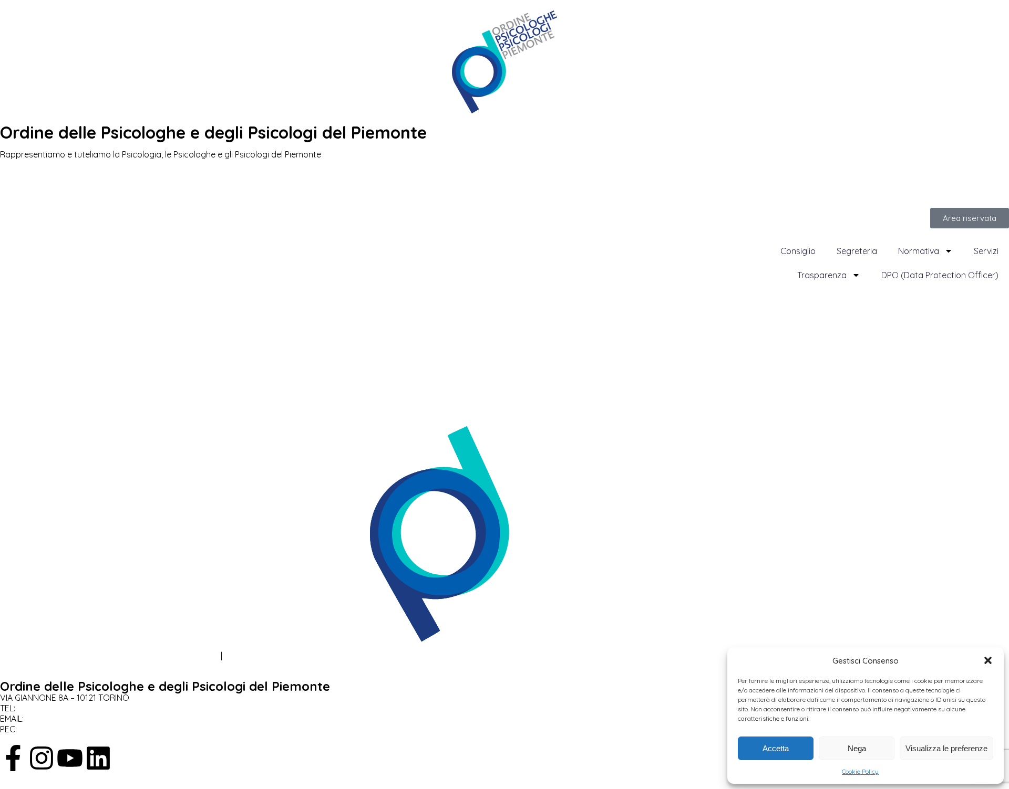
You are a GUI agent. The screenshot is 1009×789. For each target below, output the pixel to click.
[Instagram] (41, 758)
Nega (857, 748)
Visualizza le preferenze (946, 748)
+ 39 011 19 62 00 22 (56, 708)
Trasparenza (822, 275)
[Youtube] (70, 758)
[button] (988, 660)
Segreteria (857, 251)
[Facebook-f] (13, 758)
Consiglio (798, 251)
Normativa (918, 251)
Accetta (776, 748)
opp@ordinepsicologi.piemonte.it (95, 718)
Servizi (986, 251)
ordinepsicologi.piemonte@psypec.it (95, 729)
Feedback (243, 655)
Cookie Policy (860, 771)
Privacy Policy (26, 655)
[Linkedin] (98, 758)
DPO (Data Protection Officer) (939, 275)
